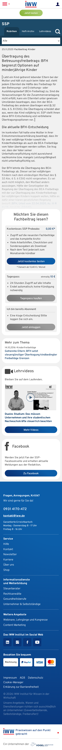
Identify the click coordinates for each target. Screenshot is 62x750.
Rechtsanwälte (12, 594)
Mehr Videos (31, 430)
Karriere (8, 559)
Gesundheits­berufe (14, 599)
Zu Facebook (31, 473)
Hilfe (6, 544)
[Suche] (57, 31)
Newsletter (10, 554)
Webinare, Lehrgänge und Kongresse (25, 620)
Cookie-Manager (13, 682)
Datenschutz (35, 678)
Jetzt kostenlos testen (31, 261)
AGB (22, 678)
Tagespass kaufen (31, 298)
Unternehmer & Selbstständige (22, 604)
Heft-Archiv (28, 31)
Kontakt (8, 549)
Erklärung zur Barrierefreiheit (21, 687)
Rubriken (12, 31)
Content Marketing (14, 625)
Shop (6, 570)
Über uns (8, 565)
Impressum (10, 678)
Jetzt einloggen (31, 327)
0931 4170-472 (15, 509)
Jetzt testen (31, 13)
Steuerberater (11, 588)
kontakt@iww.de (14, 516)
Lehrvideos (45, 31)
